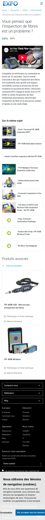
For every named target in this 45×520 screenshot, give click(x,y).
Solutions (26, 416)
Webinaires (6, 435)
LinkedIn (25, 431)
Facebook (26, 435)
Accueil (4, 10)
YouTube (26, 442)
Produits (25, 412)
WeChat (25, 446)
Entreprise (6, 412)
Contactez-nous (8, 416)
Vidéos (24, 10)
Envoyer (40, 464)
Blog (4, 438)
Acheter (25, 420)
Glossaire (5, 442)
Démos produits (36, 10)
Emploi (4, 420)
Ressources (15, 10)
